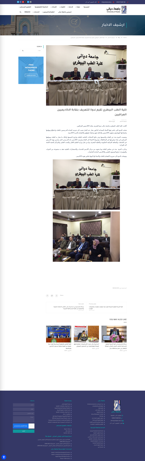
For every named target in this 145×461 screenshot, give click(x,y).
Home (125, 37)
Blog (119, 37)
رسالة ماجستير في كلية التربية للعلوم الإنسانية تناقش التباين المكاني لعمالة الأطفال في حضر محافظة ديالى (116, 346)
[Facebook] (56, 295)
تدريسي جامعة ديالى (64, 12)
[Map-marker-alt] (31, 2)
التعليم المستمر (25, 7)
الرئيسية (86, 7)
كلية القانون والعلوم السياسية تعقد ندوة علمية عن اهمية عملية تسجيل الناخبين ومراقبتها (59, 346)
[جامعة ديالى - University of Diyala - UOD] (116, 10)
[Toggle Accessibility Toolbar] (3, 457)
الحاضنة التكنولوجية (41, 7)
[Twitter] (28, 2)
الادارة (71, 7)
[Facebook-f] (20, 2)
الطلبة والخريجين (49, 12)
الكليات (62, 7)
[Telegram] (18, 2)
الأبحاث (54, 7)
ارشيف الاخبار (111, 37)
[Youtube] (23, 2)
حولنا (78, 7)
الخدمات (37, 12)
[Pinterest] (47, 295)
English (27, 12)
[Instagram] (26, 2)
